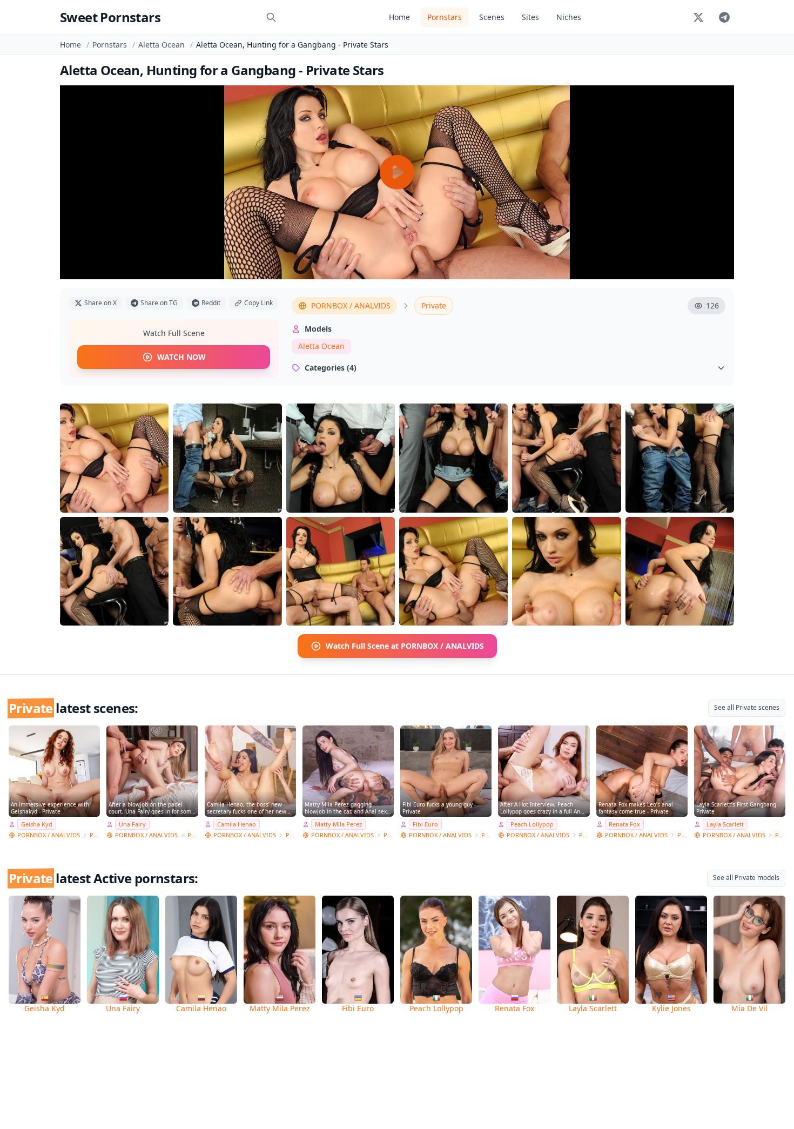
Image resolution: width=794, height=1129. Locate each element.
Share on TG (159, 302)
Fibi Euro (425, 824)
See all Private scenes (746, 707)
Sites (530, 17)
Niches (568, 17)
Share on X (100, 302)
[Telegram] (724, 17)
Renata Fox (624, 824)
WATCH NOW (181, 357)
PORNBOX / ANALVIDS (351, 305)
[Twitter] (698, 17)
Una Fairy (132, 824)
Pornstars (444, 17)
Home (399, 17)
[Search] (271, 17)
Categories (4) (330, 367)
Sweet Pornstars (110, 17)
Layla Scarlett (725, 824)
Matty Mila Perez (338, 824)
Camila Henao (236, 824)
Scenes (491, 17)
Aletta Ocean (161, 44)
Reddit (210, 302)
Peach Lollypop (532, 824)
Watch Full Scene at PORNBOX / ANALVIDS (405, 646)
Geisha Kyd (36, 824)
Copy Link (258, 302)
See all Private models (746, 877)
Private (433, 305)
